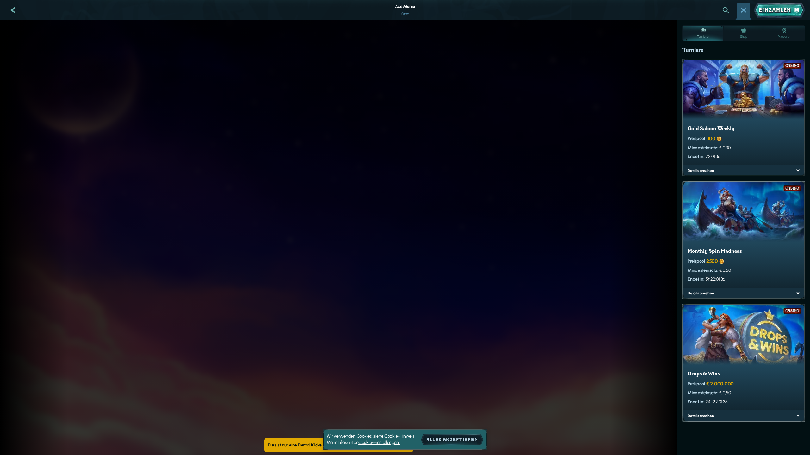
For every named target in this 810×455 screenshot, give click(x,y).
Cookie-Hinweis (399, 436)
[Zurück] (12, 10)
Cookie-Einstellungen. (379, 442)
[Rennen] (743, 10)
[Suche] (725, 10)
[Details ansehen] (798, 170)
